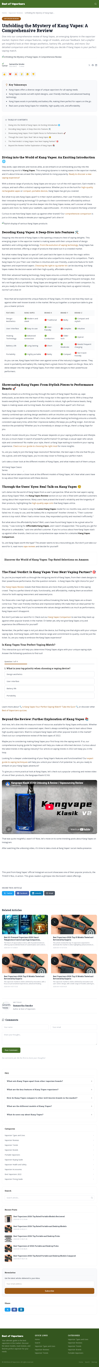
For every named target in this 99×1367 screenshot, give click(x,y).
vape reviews (29, 546)
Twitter (9, 893)
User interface (13, 681)
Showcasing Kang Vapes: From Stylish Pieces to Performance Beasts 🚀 (37, 133)
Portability (11, 695)
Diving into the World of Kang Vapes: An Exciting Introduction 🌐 (34, 125)
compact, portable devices (35, 191)
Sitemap (94, 1362)
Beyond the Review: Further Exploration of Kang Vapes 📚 (31, 145)
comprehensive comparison (78, 213)
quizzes (14, 710)
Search (37, 1343)
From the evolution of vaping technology (59, 245)
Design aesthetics (14, 674)
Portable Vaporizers (75, 1353)
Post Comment (11, 1050)
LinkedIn (38, 893)
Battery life (11, 688)
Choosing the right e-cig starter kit (51, 265)
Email (51, 893)
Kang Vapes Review (15, 586)
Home (4, 13)
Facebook (23, 893)
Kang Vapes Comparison (59, 617)
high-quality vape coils (42, 503)
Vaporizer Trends (41, 1353)
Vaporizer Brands (74, 1349)
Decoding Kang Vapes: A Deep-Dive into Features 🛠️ (29, 129)
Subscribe (49, 1291)
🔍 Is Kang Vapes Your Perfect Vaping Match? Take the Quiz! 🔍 (48, 706)
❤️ (10, 74)
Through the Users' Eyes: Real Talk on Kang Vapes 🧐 (29, 137)
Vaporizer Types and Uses (45, 1346)
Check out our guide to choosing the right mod (35, 446)
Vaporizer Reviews (16, 13)
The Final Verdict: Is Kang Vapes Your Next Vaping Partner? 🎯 (33, 141)
